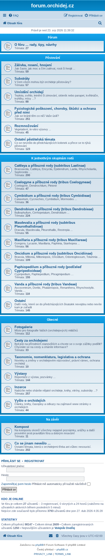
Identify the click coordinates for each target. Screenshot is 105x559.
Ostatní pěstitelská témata (35, 139)
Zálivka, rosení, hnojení (33, 65)
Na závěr (52, 419)
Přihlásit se (10, 461)
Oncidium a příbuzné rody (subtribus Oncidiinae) (53, 253)
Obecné (52, 320)
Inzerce (20, 387)
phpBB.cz (62, 549)
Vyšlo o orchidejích (30, 400)
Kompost (22, 427)
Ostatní (20, 301)
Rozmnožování (26, 126)
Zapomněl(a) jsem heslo (16, 483)
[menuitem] (13, 15)
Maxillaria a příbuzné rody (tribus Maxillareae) (51, 240)
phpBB (39, 544)
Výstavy (21, 373)
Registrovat (34, 461)
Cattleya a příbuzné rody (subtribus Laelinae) (50, 165)
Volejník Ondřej (65, 527)
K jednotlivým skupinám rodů (52, 158)
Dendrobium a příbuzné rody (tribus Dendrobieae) (54, 209)
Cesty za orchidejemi (31, 340)
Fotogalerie (23, 327)
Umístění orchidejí (29, 92)
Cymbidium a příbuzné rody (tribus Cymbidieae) (53, 196)
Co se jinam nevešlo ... (33, 443)
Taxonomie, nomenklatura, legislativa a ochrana (52, 357)
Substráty (22, 78)
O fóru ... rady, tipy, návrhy (36, 45)
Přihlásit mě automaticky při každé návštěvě (59, 483)
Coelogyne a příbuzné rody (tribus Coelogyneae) (53, 182)
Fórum (52, 37)
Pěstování (52, 58)
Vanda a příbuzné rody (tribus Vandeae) (46, 284)
